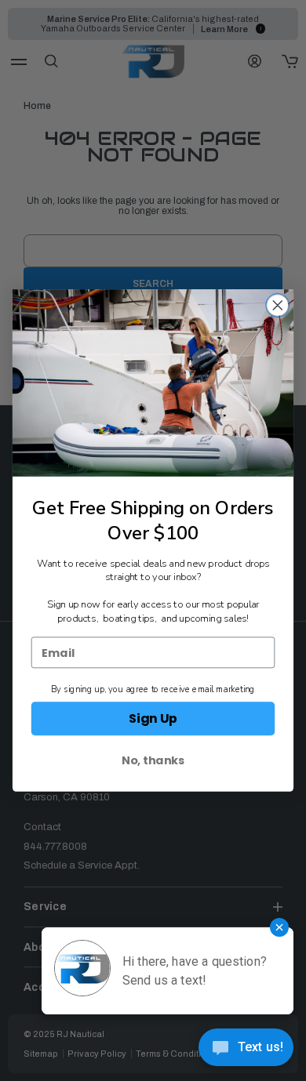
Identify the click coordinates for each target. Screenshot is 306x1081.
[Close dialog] (278, 306)
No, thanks (153, 760)
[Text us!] (246, 1050)
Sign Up (153, 718)
